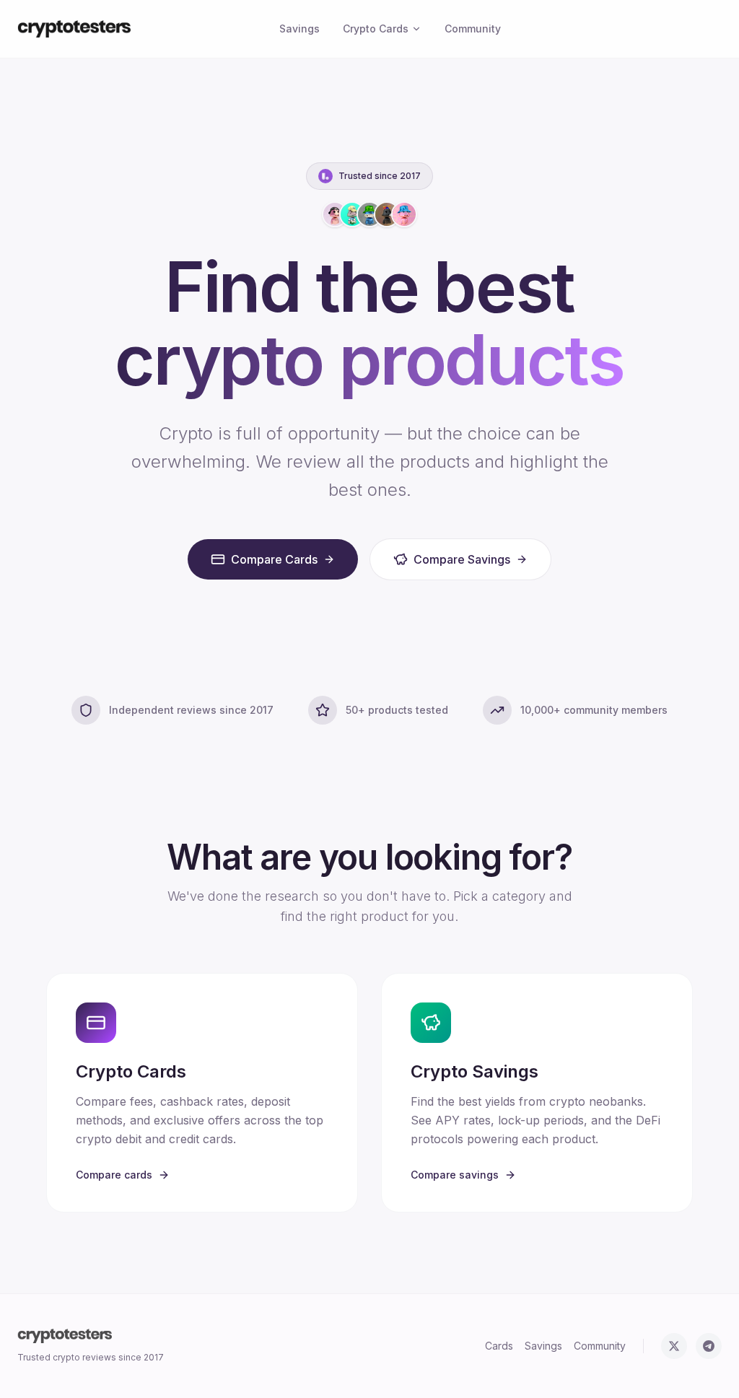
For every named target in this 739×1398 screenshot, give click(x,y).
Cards (499, 1346)
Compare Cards (274, 559)
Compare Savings (462, 559)
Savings (299, 28)
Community (473, 28)
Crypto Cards (375, 28)
